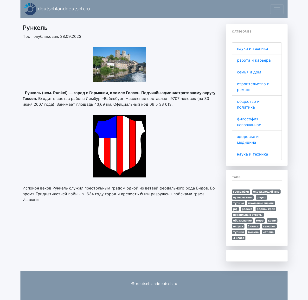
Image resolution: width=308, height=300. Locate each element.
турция (238, 232)
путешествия (242, 197)
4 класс (238, 238)
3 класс (253, 226)
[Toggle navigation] (277, 9)
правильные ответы (248, 214)
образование (242, 220)
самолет (269, 226)
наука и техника (252, 48)
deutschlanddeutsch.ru (63, 9)
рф (235, 209)
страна (268, 232)
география (241, 191)
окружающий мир (266, 191)
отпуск (238, 226)
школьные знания (261, 203)
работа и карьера (254, 60)
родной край (266, 209)
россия (247, 209)
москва (253, 232)
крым (272, 220)
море (259, 220)
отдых (261, 197)
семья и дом (249, 72)
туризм (238, 203)
